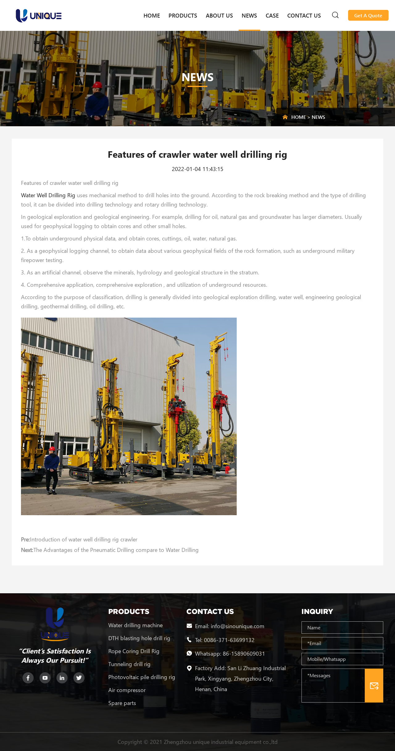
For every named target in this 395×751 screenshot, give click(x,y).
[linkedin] (62, 677)
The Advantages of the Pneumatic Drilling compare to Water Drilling (116, 549)
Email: (203, 626)
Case (272, 15)
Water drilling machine (135, 625)
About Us (219, 15)
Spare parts (122, 703)
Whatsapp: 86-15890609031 (230, 653)
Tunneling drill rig (129, 664)
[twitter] (79, 677)
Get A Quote (368, 15)
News (249, 15)
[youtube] (45, 677)
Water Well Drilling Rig (48, 195)
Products (182, 15)
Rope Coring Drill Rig (134, 651)
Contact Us (304, 15)
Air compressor (127, 690)
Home (151, 15)
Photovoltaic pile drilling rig (141, 677)
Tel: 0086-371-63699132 (225, 639)
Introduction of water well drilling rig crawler (83, 539)
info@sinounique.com (237, 626)
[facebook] (28, 677)
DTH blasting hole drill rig (139, 638)
